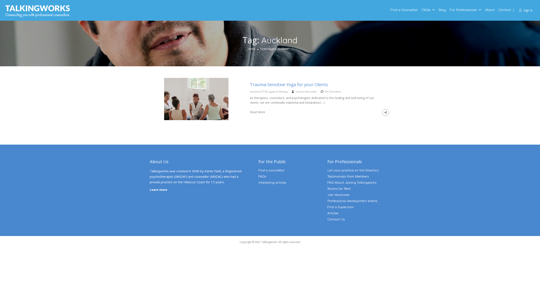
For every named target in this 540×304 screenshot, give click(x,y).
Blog (442, 10)
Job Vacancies (338, 195)
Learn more (158, 190)
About (490, 10)
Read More (257, 112)
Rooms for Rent (339, 188)
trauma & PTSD (259, 91)
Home (251, 49)
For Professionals (463, 10)
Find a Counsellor (404, 10)
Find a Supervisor (340, 207)
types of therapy (278, 91)
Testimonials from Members (348, 176)
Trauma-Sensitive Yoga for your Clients (289, 84)
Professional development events (352, 201)
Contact (504, 10)
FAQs (426, 10)
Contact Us (336, 219)
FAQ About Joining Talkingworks (352, 182)
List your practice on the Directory (353, 170)
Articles (333, 213)
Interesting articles (272, 182)
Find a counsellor (271, 170)
